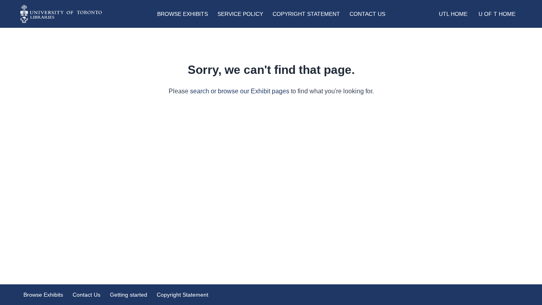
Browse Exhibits (182, 14)
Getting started (128, 294)
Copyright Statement (306, 14)
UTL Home (453, 14)
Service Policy (240, 14)
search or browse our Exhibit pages (239, 91)
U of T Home (497, 14)
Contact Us (367, 14)
